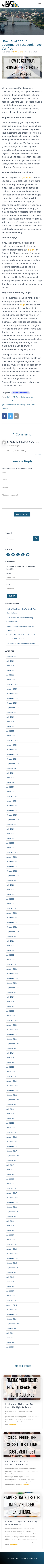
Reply (38, 455)
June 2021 (10, 946)
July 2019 (10, 1053)
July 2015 (10, 1277)
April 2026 (10, 675)
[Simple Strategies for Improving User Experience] (22, 1505)
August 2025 (11, 712)
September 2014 (12, 1324)
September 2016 (12, 1212)
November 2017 (12, 1146)
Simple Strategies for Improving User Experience (21, 1523)
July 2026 (10, 661)
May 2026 (10, 670)
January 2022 (11, 913)
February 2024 (11, 796)
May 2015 (10, 1286)
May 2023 (10, 838)
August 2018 (11, 1104)
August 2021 (11, 936)
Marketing (21, 405)
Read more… (13, 1424)
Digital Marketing (27, 397)
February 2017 (11, 1188)
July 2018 (10, 1109)
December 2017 (12, 1142)
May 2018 (10, 1118)
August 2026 (11, 656)
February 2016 (11, 1244)
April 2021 (10, 955)
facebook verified (27, 401)
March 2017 (10, 1184)
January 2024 (11, 801)
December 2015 (12, 1254)
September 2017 (12, 1156)
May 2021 (10, 950)
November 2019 (12, 1034)
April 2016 (10, 1235)
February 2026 (11, 684)
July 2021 (10, 941)
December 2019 (12, 1030)
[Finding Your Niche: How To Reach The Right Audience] (22, 1387)
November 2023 (12, 810)
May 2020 (10, 1006)
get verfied (27, 177)
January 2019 (11, 1081)
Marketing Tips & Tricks (21, 393)
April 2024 (10, 787)
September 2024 (12, 764)
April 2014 (10, 1347)
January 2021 (11, 969)
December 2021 (12, 918)
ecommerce (6, 401)
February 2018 (11, 1132)
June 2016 (10, 1226)
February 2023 (11, 852)
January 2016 (11, 1249)
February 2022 (11, 908)
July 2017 (10, 1165)
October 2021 (11, 927)
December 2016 (12, 1198)
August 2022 (11, 880)
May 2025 (10, 726)
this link (31, 250)
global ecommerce (9, 405)
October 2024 (11, 759)
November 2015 (12, 1258)
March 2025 (10, 736)
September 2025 (12, 708)
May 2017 (10, 1174)
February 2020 (11, 1020)
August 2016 (11, 1216)
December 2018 (12, 1086)
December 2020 (12, 974)
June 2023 (10, 834)
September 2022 (12, 876)
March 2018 (10, 1128)
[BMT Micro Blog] (11, 4)
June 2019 (10, 1058)
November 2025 (12, 698)
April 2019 (10, 1067)
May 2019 (10, 1062)
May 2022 (10, 894)
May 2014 (10, 1342)
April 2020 (10, 1011)
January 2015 (11, 1305)
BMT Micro (15, 397)
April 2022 (10, 899)
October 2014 (11, 1319)
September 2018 (12, 1100)
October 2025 (11, 703)
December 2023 (12, 806)
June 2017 (10, 1170)
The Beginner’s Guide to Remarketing (20, 643)
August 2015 (11, 1272)
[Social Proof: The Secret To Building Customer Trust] (22, 1445)
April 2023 (10, 843)
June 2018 (10, 1114)
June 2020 (10, 1002)
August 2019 (11, 1048)
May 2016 (10, 1230)
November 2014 (12, 1314)
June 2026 (10, 666)
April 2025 (10, 731)
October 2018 (11, 1095)
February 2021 (11, 964)
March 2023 (10, 848)
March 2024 (10, 792)
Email (8, 584)
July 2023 (10, 829)
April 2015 (10, 1291)
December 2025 (12, 694)
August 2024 (11, 768)
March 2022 (10, 904)
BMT (8, 397)
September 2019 (12, 1044)
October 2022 (11, 871)
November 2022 (12, 866)
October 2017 (11, 1151)
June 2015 (10, 1282)
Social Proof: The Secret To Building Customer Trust (18, 1463)
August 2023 (11, 824)
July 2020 (10, 997)
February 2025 (11, 740)
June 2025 (10, 722)
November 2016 (12, 1202)
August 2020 (11, 992)
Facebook (16, 401)
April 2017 (10, 1179)
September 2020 (12, 988)
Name (8, 573)
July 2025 (10, 717)
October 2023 (11, 815)
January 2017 (11, 1193)
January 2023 (11, 857)
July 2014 (10, 1333)
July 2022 (10, 885)
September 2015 (12, 1268)
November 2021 (12, 922)
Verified (5, 408)
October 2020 (11, 983)
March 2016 (10, 1240)
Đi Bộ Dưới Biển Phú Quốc (20, 442)
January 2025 (11, 745)
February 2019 (11, 1076)
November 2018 (12, 1090)
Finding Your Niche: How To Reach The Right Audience (19, 1406)
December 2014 (12, 1310)
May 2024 (10, 782)
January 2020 (11, 1025)
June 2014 (10, 1338)
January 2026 (11, 689)
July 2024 (10, 773)
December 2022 (12, 862)
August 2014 (11, 1328)
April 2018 (10, 1123)
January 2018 (11, 1137)
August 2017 (11, 1160)
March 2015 (10, 1296)
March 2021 (10, 960)
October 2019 (11, 1039)
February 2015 (11, 1300)
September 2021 (12, 932)
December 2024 (12, 750)
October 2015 (11, 1263)
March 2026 (10, 680)
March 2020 (10, 1016)
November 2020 (12, 978)
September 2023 (12, 820)
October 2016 (11, 1207)
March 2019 (10, 1072)
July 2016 (10, 1221)
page (22, 305)
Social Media (30, 405)
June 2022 (10, 890)
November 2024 (12, 754)
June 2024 (10, 778)
